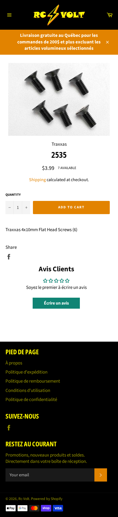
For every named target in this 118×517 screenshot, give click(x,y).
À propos (13, 363)
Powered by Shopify (46, 498)
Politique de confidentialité (31, 399)
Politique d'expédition (26, 372)
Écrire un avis (56, 303)
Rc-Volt (23, 498)
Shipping (37, 180)
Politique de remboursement (32, 381)
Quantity (13, 195)
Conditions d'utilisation (27, 390)
